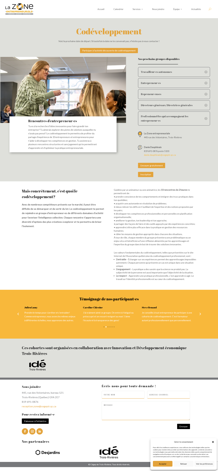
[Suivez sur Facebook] (25, 431)
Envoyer (183, 426)
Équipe (176, 9)
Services (137, 9)
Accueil (101, 9)
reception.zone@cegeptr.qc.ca (39, 406)
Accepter (163, 464)
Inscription (145, 174)
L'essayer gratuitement (151, 165)
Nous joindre (158, 9)
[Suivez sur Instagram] (32, 431)
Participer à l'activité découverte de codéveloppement (109, 50)
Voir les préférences (204, 464)
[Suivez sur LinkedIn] (39, 431)
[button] (213, 442)
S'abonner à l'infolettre (35, 421)
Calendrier (118, 9)
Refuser (183, 464)
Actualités (196, 9)
